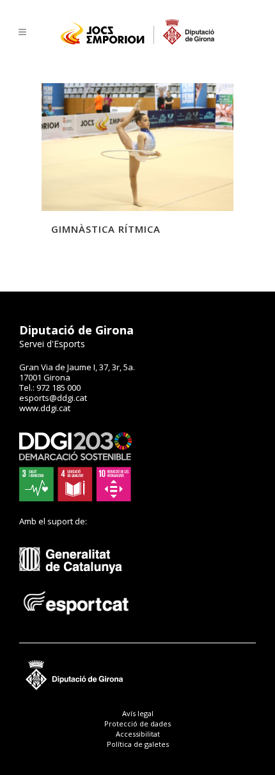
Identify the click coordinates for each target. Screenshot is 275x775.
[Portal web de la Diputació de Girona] (137, 687)
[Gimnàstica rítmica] (137, 147)
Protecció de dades (137, 723)
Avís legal (137, 713)
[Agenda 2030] (75, 498)
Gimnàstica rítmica (106, 229)
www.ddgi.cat (44, 408)
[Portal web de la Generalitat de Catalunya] (77, 583)
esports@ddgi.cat (53, 397)
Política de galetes (138, 744)
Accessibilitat (138, 734)
